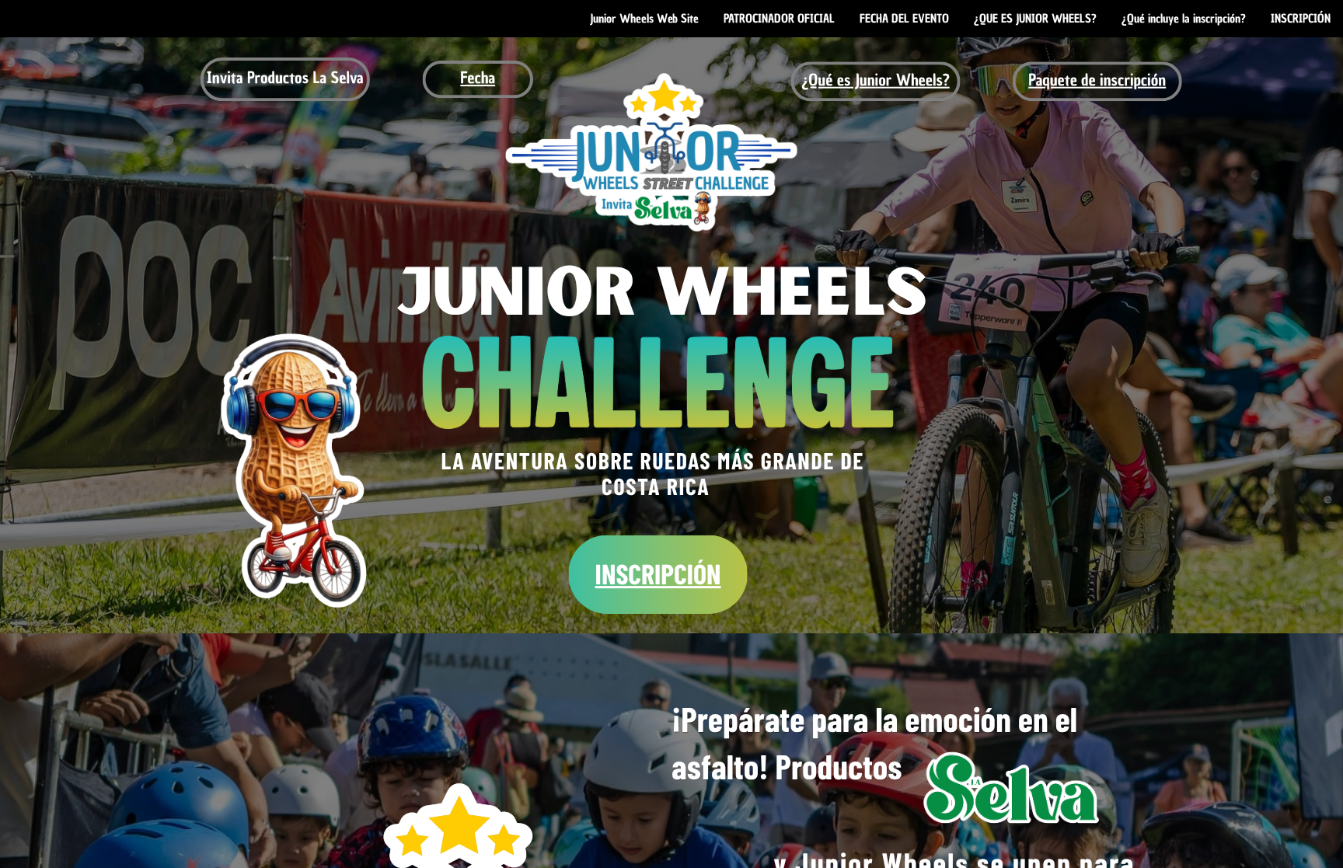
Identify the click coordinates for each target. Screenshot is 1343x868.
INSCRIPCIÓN (658, 574)
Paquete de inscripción (1097, 80)
